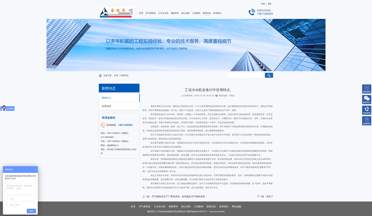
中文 (263, 3)
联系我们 (217, 12)
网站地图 (236, 206)
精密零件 (175, 12)
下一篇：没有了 (265, 196)
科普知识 (106, 106)
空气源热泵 (151, 12)
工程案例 (196, 12)
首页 (141, 12)
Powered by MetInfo (216, 211)
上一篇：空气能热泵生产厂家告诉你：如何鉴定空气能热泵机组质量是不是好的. (173, 197)
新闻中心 (106, 97)
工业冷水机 (163, 12)
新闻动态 (207, 12)
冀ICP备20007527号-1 (197, 211)
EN (269, 3)
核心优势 (185, 12)
